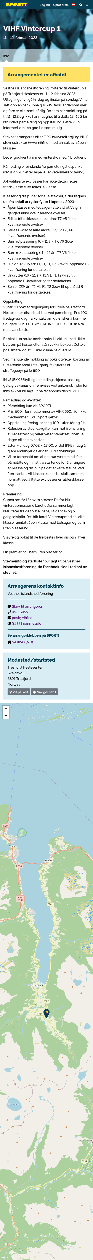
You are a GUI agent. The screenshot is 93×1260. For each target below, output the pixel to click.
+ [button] (6, 708)
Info (6, 55)
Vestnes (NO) (22, 641)
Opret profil (61, 5)
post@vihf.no (22, 617)
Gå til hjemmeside (26, 623)
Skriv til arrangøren (27, 606)
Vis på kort (20, 692)
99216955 (20, 611)
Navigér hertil (46, 692)
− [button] (6, 715)
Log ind (45, 5)
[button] (74, 4)
